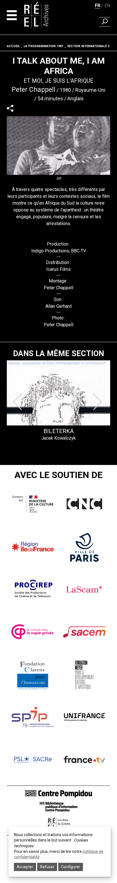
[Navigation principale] (12, 15)
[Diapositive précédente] (19, 402)
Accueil (13, 46)
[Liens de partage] (10, 108)
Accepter (25, 867)
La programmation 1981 (43, 46)
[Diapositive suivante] (98, 402)
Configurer (70, 867)
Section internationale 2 (88, 46)
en (107, 5)
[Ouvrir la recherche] (104, 22)
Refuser (47, 867)
